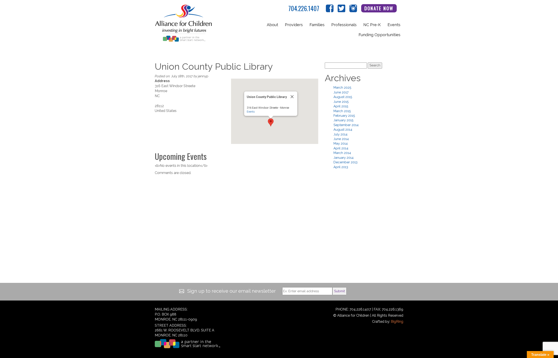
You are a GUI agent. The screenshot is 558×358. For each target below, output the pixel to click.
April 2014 (340, 148)
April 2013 (340, 167)
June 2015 (341, 102)
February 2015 (344, 116)
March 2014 (342, 153)
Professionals (344, 24)
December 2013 (345, 162)
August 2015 (342, 97)
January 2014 (343, 158)
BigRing (397, 321)
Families (317, 24)
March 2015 (342, 111)
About (272, 24)
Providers (294, 24)
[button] (271, 122)
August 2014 (342, 130)
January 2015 (343, 120)
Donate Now (379, 8)
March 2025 (342, 88)
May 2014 (340, 143)
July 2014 (340, 134)
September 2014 (346, 125)
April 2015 (340, 106)
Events (394, 24)
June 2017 (341, 92)
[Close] (292, 96)
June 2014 (341, 139)
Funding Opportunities (379, 34)
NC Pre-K (372, 24)
